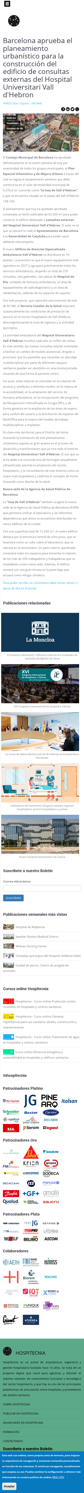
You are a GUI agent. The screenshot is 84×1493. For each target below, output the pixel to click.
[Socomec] (31, 1173)
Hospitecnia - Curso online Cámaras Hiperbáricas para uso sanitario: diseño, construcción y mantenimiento (40, 1021)
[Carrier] (51, 1112)
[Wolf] (11, 1238)
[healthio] (51, 1277)
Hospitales (13, 123)
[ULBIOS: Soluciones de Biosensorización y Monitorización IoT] (51, 1231)
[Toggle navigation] (7, 4)
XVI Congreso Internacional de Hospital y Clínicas (42, 706)
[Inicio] (14, 21)
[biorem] (31, 1277)
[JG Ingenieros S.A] (30, 1101)
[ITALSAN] (69, 1101)
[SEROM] (31, 1128)
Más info (58, 1477)
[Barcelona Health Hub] (11, 1306)
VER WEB (36, 103)
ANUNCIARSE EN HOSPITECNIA (23, 1423)
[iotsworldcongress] (31, 1292)
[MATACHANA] (11, 1223)
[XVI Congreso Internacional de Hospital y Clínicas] (42, 683)
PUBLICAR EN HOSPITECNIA (20, 1413)
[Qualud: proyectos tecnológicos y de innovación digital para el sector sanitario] (11, 1202)
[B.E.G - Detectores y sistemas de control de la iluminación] (11, 1128)
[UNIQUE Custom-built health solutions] (31, 1306)
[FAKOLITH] (31, 1202)
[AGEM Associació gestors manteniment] (31, 1262)
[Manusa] (51, 1183)
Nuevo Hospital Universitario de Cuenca (42, 857)
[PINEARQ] (49, 1101)
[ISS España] (31, 1183)
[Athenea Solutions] (31, 1319)
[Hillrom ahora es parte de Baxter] (31, 1112)
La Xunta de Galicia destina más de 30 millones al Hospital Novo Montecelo (42, 755)
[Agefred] (11, 1119)
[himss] (51, 1262)
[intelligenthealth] (11, 1292)
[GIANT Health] (11, 1319)
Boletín (46, 870)
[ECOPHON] (11, 1173)
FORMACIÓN (11, 1432)
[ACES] (51, 1306)
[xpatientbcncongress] (51, 1292)
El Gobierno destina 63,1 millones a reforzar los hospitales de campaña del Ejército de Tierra (42, 656)
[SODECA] (51, 1173)
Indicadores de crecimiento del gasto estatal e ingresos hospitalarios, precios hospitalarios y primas (42, 807)
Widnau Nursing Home (31, 946)
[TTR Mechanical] (11, 1231)
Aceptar (9, 1486)
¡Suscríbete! (13, 898)
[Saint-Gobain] (31, 1119)
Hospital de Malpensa (30, 927)
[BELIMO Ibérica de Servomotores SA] (31, 1238)
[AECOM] (51, 1238)
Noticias (11, 118)
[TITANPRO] (31, 1231)
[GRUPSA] (51, 1164)
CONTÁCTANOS (13, 1441)
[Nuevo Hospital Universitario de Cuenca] (42, 834)
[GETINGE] (51, 1223)
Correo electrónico (17, 881)
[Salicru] (51, 1202)
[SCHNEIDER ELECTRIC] (11, 1112)
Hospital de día (15, 128)
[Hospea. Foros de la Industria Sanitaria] (11, 1277)
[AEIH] (11, 1262)
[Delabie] (51, 1119)
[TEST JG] (31, 1223)
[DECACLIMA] (11, 1183)
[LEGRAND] (51, 1128)
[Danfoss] (11, 1193)
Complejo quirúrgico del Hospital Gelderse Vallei (48, 956)
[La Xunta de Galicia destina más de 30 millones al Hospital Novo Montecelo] (42, 731)
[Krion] (31, 1164)
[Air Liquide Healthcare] (11, 1101)
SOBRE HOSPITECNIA (16, 1404)
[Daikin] (51, 1152)
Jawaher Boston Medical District (37, 936)
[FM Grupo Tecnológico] (11, 1164)
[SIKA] (31, 1152)
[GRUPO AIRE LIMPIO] (11, 1152)
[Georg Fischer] (31, 1193)
